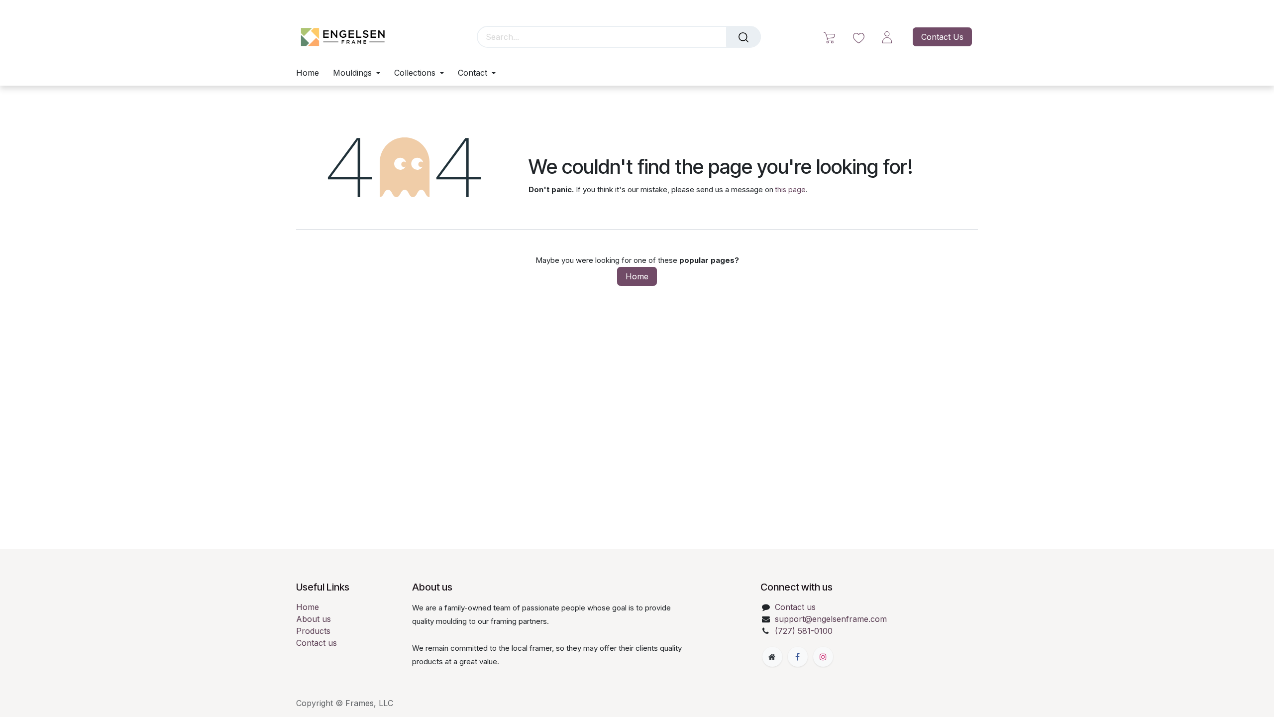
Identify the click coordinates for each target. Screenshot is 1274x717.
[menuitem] (311, 73)
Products (313, 631)
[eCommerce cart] (829, 37)
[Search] (743, 37)
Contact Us (942, 37)
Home (637, 276)
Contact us (316, 643)
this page (790, 189)
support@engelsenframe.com (831, 619)
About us (313, 619)
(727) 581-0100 (804, 631)
